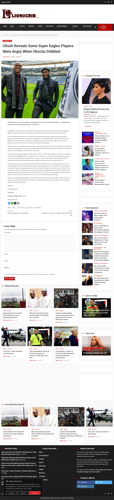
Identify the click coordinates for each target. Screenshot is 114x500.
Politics (22, 26)
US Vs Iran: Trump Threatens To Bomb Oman (13, 336)
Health (41, 469)
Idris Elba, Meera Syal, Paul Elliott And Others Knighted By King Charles (87, 280)
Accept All (35, 493)
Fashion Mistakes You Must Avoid (18, 212)
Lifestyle (102, 176)
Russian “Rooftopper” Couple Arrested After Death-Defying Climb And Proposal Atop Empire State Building (87, 254)
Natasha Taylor (6, 356)
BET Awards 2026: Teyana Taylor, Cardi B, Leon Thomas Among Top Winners (87, 268)
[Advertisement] (96, 57)
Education (49, 26)
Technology (87, 26)
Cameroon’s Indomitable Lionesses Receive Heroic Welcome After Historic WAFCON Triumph (66, 298)
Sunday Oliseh (29, 207)
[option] (96, 308)
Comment (7, 232)
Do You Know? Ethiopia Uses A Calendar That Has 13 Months (88, 151)
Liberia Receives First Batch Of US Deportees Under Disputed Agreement (13, 298)
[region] (23, 487)
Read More (88, 126)
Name (6, 254)
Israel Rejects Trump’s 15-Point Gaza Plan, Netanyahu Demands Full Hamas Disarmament (66, 336)
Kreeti (63, 498)
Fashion (97, 176)
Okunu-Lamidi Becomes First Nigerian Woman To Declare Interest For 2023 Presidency (88, 164)
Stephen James (33, 320)
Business (31, 26)
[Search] (95, 27)
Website (6, 267)
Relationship (97, 249)
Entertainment (62, 26)
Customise (11, 493)
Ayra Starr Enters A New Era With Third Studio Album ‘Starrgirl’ (87, 216)
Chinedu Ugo (6, 56)
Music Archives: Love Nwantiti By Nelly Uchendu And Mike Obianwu (88, 137)
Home (5, 26)
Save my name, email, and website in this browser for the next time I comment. (30, 274)
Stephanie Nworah (7, 320)
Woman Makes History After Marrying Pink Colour (88, 179)
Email (6, 261)
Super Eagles (37, 207)
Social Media (103, 347)
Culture (75, 26)
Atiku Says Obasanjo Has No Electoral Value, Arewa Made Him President (40, 298)
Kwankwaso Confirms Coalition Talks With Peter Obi (57, 213)
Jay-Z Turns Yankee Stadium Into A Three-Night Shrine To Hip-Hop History (87, 240)
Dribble (13, 207)
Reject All (23, 493)
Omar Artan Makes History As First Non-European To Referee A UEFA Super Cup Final (40, 336)
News (12, 26)
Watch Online (103, 27)
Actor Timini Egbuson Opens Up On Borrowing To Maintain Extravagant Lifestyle (87, 228)
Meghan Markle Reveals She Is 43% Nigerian (96, 91)
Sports (40, 26)
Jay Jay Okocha (20, 207)
